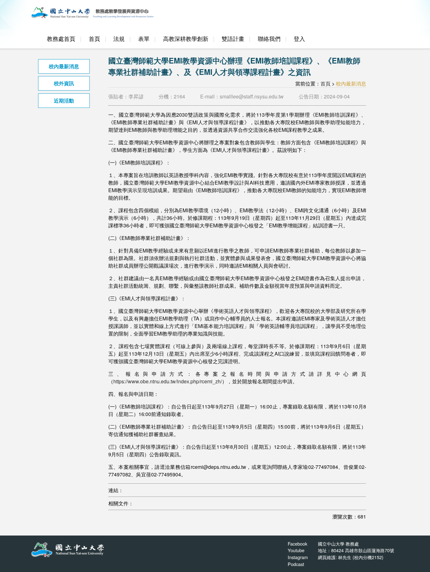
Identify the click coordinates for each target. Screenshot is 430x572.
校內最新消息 (64, 66)
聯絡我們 (269, 38)
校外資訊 (64, 83)
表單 (144, 38)
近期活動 (64, 100)
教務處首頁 (61, 38)
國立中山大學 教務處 (338, 543)
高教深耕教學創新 (185, 38)
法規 (119, 38)
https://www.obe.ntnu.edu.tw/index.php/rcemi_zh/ (167, 381)
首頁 (94, 38)
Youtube (296, 550)
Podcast (296, 564)
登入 (299, 38)
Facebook (297, 543)
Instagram (298, 557)
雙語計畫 (233, 38)
